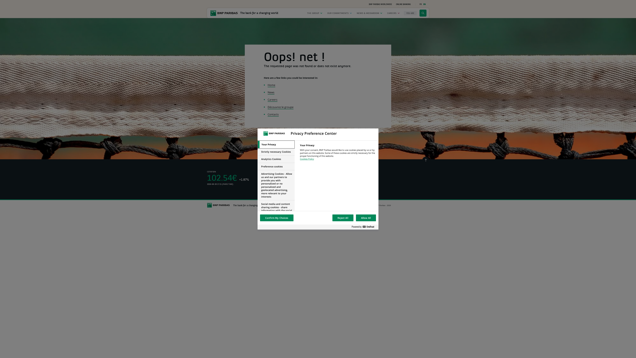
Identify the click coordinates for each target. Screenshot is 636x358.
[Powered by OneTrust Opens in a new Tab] (364, 227)
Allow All (366, 217)
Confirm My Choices (276, 217)
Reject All (343, 217)
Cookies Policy (307, 158)
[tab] (276, 144)
